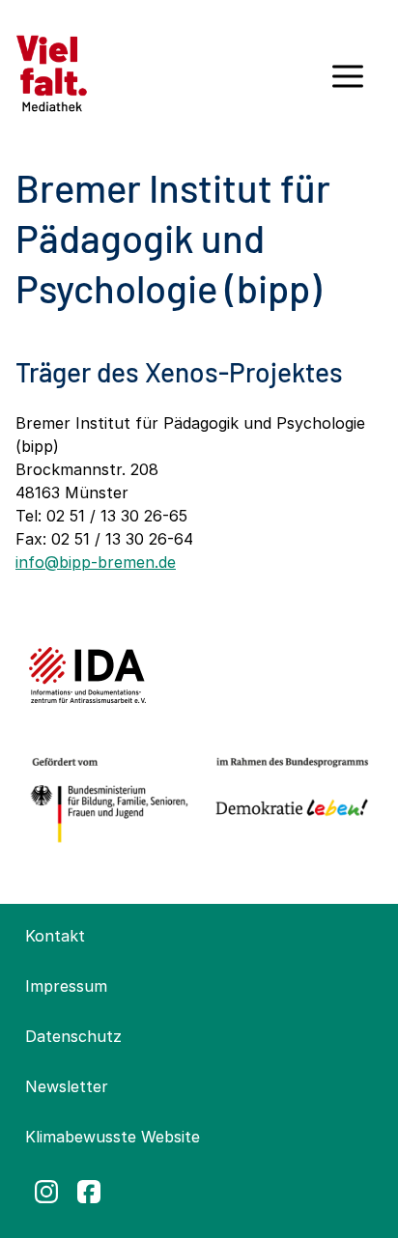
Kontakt (55, 935)
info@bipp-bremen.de (95, 562)
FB (88, 1191)
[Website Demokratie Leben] (288, 800)
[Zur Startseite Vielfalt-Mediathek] (51, 71)
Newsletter (66, 1086)
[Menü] (348, 83)
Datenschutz (73, 1036)
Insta (46, 1191)
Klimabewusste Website (112, 1136)
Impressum (66, 986)
